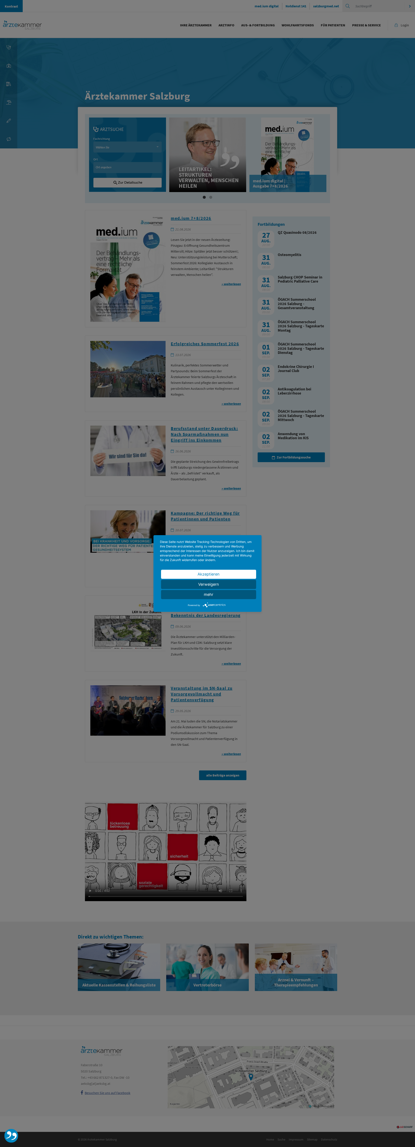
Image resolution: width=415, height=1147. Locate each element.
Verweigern (208, 584)
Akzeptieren (209, 574)
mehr (208, 594)
